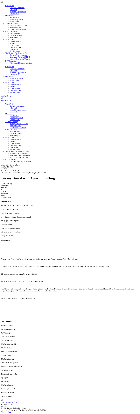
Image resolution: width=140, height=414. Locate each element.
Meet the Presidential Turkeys (20, 59)
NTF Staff (13, 10)
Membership (9, 16)
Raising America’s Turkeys (19, 25)
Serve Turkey (10, 39)
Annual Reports (15, 37)
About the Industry (11, 23)
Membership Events (16, 19)
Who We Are (9, 6)
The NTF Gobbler (16, 35)
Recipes (12, 43)
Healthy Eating (15, 51)
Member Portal (15, 21)
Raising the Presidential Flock (20, 57)
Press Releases (15, 33)
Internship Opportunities (18, 12)
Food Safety (14, 49)
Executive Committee (17, 8)
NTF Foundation (11, 61)
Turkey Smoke (15, 45)
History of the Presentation (19, 55)
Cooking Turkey (15, 47)
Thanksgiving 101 (16, 41)
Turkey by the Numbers (18, 29)
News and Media (11, 31)
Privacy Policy (6, 412)
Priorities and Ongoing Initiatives (21, 63)
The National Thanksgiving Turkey (17, 53)
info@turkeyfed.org (12, 402)
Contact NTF (14, 14)
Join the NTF (14, 18)
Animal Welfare (15, 27)
